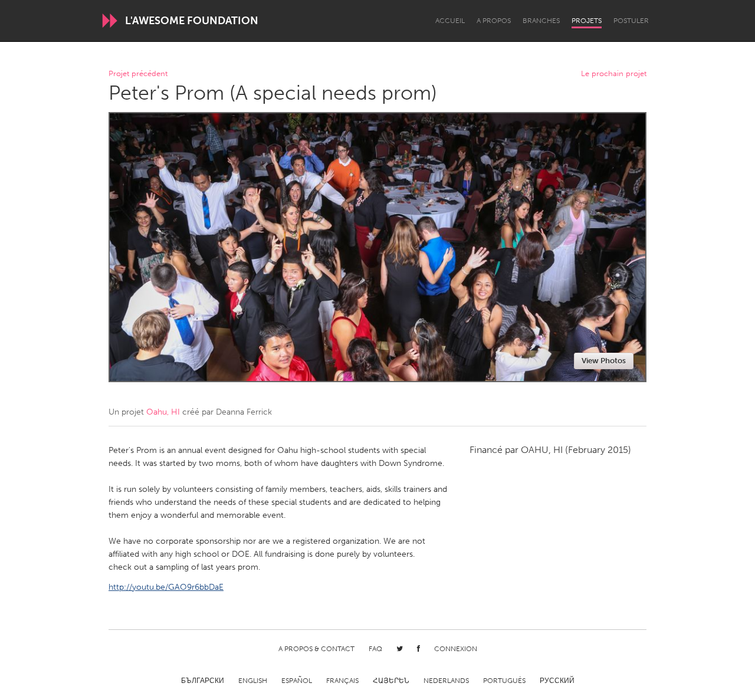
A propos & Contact (316, 649)
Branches (541, 21)
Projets (587, 21)
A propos (494, 21)
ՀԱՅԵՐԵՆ (391, 680)
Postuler (631, 21)
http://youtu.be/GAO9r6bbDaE (166, 587)
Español (296, 680)
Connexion (455, 649)
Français (342, 680)
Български (202, 680)
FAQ (375, 649)
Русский (557, 680)
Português (504, 680)
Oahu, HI (163, 412)
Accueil (450, 21)
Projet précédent (138, 74)
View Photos (604, 360)
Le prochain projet (613, 74)
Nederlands (446, 680)
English (252, 680)
